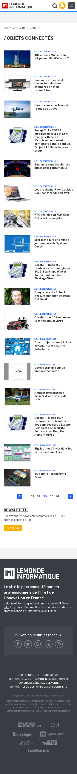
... (27, 496)
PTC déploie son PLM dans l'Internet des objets (52, 216)
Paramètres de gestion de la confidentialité (38, 687)
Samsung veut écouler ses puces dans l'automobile (52, 166)
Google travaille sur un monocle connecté (49, 369)
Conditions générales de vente (39, 683)
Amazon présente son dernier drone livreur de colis (50, 396)
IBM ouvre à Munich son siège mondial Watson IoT (51, 56)
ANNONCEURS (51, 675)
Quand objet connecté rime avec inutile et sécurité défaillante (52, 346)
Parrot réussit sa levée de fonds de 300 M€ (51, 107)
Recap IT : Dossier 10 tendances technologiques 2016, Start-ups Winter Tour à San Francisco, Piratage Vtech (52, 271)
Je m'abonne (13, 528)
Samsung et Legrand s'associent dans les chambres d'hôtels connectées (48, 85)
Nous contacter (28, 675)
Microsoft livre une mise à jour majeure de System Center (51, 243)
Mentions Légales (19, 679)
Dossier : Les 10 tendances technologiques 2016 (52, 319)
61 (57, 496)
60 (51, 496)
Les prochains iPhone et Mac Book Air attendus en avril (53, 191)
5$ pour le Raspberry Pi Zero (50, 475)
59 (45, 496)
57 (32, 496)
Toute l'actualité (14, 28)
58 (39, 496)
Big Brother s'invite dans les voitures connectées (53, 450)
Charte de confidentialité (52, 679)
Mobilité (35, 28)
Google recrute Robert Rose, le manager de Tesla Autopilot (52, 296)
